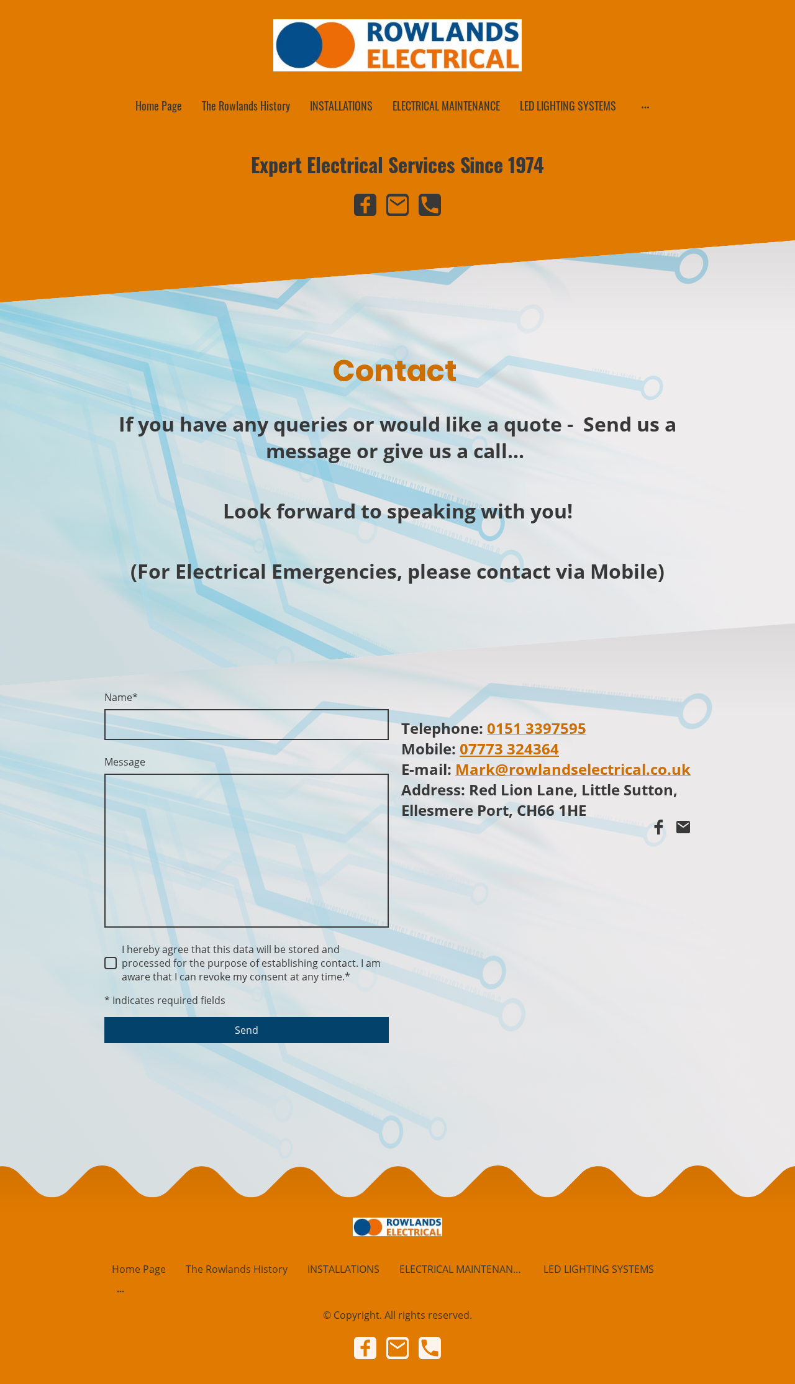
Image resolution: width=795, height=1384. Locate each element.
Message (124, 762)
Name (121, 697)
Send (246, 1030)
